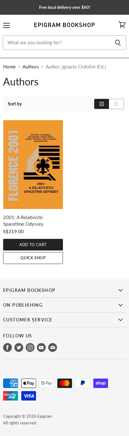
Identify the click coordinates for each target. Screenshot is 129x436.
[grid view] (101, 104)
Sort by (15, 103)
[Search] (118, 42)
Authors (31, 66)
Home (9, 66)
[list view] (116, 104)
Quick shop (32, 258)
